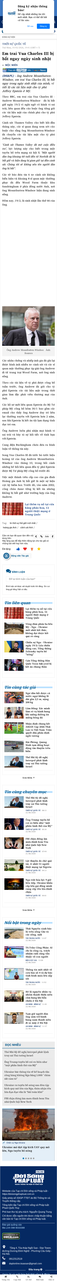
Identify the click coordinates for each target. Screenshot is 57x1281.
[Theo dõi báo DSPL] (28, 70)
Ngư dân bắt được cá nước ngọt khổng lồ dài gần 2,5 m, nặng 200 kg (38, 698)
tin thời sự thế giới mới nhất (23, 522)
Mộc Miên (11, 65)
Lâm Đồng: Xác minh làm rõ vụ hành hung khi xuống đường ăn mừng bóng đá (38, 713)
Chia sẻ (51, 1280)
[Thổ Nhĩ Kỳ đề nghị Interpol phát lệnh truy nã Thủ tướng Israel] (14, 761)
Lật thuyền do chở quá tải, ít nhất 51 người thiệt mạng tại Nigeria (39, 863)
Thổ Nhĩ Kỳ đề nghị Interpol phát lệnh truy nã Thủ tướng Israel (37, 762)
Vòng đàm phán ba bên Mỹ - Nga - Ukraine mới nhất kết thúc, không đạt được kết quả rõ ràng (39, 630)
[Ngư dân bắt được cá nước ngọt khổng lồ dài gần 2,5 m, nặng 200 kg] (14, 697)
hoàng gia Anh (10, 527)
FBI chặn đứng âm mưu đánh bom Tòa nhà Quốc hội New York (37, 843)
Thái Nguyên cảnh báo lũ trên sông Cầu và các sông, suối (38, 931)
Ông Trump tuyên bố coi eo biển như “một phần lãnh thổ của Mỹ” (39, 822)
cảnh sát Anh (26, 527)
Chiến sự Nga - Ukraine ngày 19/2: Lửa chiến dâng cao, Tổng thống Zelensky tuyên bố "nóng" (39, 648)
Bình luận (40, 1280)
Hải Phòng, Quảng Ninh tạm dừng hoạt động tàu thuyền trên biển (38, 747)
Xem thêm (28, 777)
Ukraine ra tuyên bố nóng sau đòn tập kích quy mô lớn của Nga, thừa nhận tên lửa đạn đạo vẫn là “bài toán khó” (27, 1089)
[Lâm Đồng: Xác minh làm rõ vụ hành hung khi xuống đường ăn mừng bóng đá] (14, 712)
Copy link (17, 1280)
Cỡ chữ (29, 1280)
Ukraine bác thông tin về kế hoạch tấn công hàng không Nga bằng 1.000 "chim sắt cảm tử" (27, 1075)
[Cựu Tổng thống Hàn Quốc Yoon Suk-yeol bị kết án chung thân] (14, 665)
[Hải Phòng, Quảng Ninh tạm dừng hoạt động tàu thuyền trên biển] (14, 746)
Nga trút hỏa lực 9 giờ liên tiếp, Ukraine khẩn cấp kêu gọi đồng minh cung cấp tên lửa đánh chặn (39, 886)
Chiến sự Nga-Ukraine (15, 1142)
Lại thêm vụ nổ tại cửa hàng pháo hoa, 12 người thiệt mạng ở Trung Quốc (39, 509)
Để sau (30, 26)
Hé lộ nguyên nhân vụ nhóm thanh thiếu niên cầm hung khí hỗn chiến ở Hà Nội (39, 996)
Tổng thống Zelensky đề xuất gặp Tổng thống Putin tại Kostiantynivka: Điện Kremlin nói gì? (26, 1150)
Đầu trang (34, 1269)
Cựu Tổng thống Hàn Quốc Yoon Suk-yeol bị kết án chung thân (38, 663)
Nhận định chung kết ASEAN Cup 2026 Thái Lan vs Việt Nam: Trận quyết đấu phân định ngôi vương (39, 729)
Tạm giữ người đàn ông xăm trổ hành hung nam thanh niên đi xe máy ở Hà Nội (38, 1018)
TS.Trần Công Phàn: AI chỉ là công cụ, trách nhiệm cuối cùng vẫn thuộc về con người (39, 952)
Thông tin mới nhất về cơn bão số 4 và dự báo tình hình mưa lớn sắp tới (39, 974)
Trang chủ (6, 1280)
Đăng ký (43, 26)
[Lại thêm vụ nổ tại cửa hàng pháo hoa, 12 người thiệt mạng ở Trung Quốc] (12, 509)
